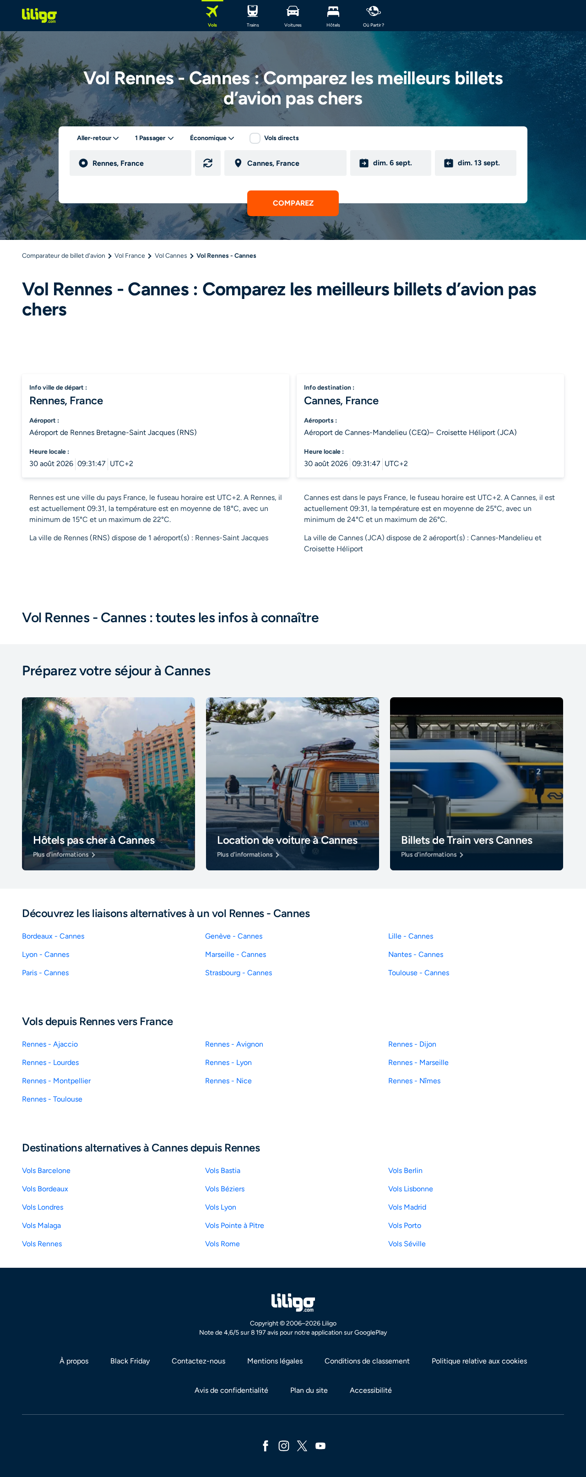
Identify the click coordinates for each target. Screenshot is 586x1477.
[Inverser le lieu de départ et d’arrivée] (208, 163)
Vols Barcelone (46, 1170)
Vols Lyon (220, 1207)
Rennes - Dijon (412, 1044)
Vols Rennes (42, 1243)
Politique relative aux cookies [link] (479, 1361)
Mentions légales (275, 1361)
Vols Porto (404, 1225)
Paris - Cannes (45, 972)
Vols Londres (42, 1207)
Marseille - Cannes (235, 954)
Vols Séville (407, 1243)
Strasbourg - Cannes (238, 972)
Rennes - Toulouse (52, 1099)
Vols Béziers (224, 1188)
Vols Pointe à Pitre (234, 1225)
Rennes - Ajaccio (50, 1044)
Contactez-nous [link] (198, 1361)
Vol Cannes (171, 256)
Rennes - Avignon (234, 1044)
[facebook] (265, 1445)
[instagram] (284, 1445)
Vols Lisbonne (410, 1188)
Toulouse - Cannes (418, 972)
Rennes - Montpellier (56, 1080)
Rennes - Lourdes (50, 1062)
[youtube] (320, 1445)
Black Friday (130, 1361)
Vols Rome (222, 1243)
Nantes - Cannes (415, 954)
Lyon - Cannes (45, 954)
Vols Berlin (405, 1170)
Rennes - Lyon (228, 1062)
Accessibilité (371, 1390)
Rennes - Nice (228, 1080)
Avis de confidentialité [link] (231, 1390)
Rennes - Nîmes (414, 1080)
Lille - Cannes (410, 936)
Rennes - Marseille (418, 1062)
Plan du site (309, 1390)
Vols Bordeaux (45, 1188)
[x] (302, 1445)
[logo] (39, 15)
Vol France (129, 256)
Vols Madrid (407, 1207)
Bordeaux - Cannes (53, 936)
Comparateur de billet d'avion (63, 256)
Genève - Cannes (233, 936)
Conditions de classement (367, 1361)
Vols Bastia (222, 1170)
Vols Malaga (41, 1225)
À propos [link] (74, 1361)
